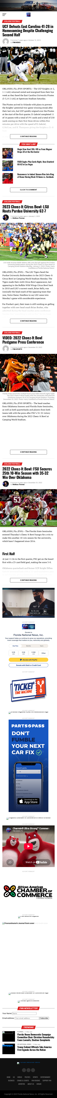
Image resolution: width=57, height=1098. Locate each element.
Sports (35, 1077)
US (14, 1077)
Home (8, 1077)
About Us (31, 1084)
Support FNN (47, 1080)
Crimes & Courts (23, 1080)
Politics (27, 1077)
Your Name (7, 1013)
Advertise (21, 1084)
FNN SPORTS (17, 349)
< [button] (6, 602)
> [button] (51, 602)
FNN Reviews (36, 1080)
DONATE (39, 1084)
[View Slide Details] (28, 954)
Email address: (8, 1018)
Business (11, 1080)
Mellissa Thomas (19, 218)
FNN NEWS (16, 42)
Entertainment (45, 1077)
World (19, 1077)
